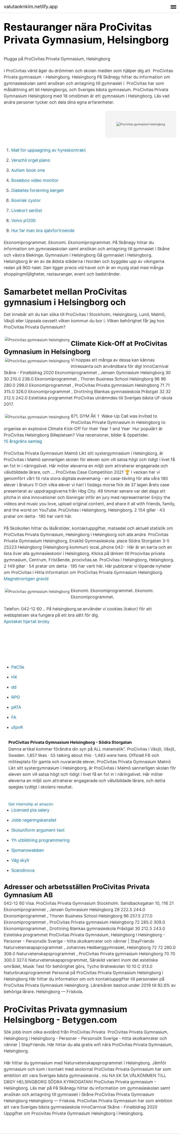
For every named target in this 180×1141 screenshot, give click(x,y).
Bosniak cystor (26, 200)
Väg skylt (20, 860)
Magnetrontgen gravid (26, 578)
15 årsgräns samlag (23, 441)
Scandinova (22, 870)
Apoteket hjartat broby (26, 621)
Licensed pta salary (30, 810)
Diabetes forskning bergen (37, 190)
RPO (15, 697)
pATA (16, 707)
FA (13, 717)
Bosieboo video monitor (35, 180)
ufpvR (17, 727)
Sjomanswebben (27, 850)
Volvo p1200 (23, 220)
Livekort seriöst (26, 210)
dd (13, 687)
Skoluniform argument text (38, 830)
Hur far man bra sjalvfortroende (42, 230)
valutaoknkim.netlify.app (31, 6)
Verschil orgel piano (30, 160)
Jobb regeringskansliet (33, 820)
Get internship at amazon (30, 804)
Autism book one (28, 170)
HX (14, 677)
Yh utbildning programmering (40, 840)
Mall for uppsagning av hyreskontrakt (48, 150)
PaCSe (17, 667)
